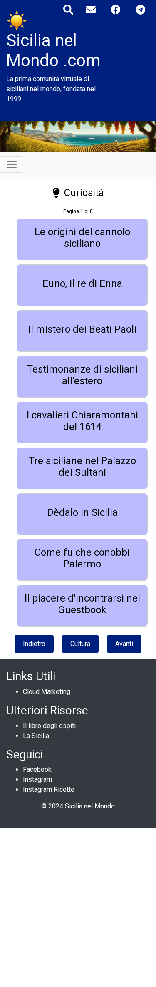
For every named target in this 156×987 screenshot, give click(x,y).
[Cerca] (68, 10)
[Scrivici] (91, 10)
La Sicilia (36, 736)
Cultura (80, 644)
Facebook (37, 769)
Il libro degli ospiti (49, 726)
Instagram (37, 779)
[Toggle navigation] (11, 164)
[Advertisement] (78, 906)
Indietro (34, 644)
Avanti (124, 644)
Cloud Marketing (46, 692)
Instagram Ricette (48, 789)
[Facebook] (116, 10)
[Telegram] (140, 10)
